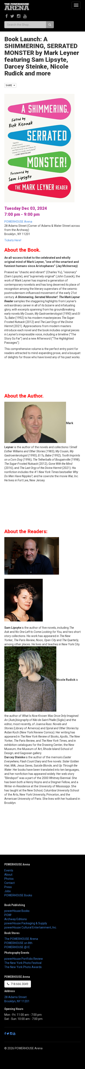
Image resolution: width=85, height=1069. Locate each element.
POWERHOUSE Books (18, 895)
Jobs (7, 891)
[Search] (50, 24)
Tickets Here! (12, 240)
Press (8, 887)
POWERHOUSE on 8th (18, 943)
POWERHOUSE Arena (18, 221)
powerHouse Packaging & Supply (25, 923)
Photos (9, 878)
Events (8, 870)
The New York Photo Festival (22, 963)
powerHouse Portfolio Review (23, 958)
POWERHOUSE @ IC (17, 947)
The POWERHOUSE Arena (21, 938)
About (8, 874)
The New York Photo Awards (23, 967)
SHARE (9, 85)
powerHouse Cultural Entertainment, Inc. (30, 927)
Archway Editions (15, 919)
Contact (9, 883)
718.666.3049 (18, 984)
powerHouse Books (17, 910)
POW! (7, 915)
